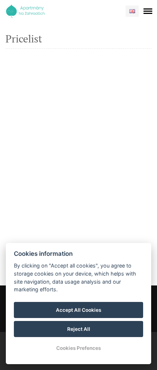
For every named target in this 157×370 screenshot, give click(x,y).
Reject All (78, 329)
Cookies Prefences (78, 348)
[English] (132, 11)
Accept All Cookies (78, 310)
